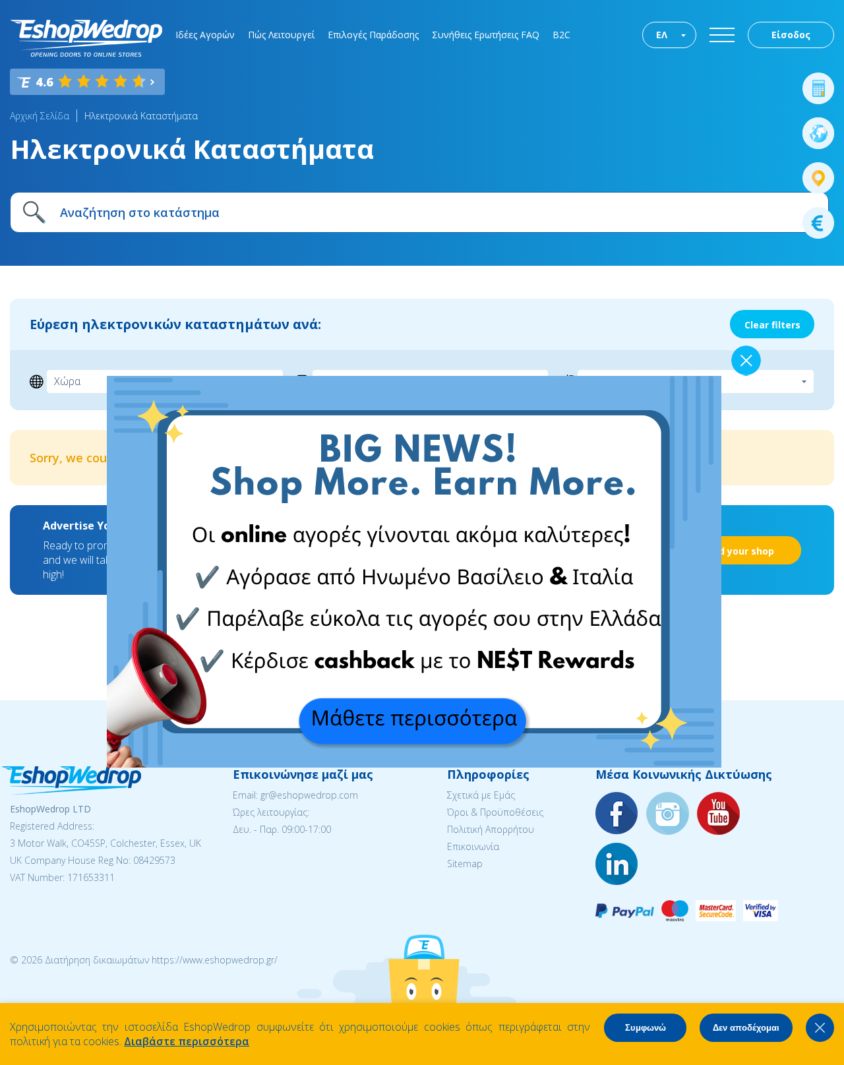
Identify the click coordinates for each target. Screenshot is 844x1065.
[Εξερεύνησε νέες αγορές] (818, 133)
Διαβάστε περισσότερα (186, 1041)
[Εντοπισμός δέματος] (818, 178)
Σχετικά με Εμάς (481, 795)
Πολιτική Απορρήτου (490, 829)
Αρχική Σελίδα (39, 115)
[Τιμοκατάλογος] (818, 223)
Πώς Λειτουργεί (281, 34)
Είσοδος (790, 34)
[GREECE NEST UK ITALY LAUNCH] (414, 763)
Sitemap (465, 863)
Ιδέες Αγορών (205, 34)
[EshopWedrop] (86, 38)
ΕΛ (661, 34)
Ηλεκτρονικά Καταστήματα (141, 115)
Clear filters (772, 325)
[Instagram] (668, 814)
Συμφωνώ (645, 1028)
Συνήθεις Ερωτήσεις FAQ (485, 34)
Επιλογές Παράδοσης (373, 34)
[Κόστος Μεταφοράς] (818, 88)
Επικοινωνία (473, 846)
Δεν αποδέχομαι (746, 1028)
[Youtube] (718, 814)
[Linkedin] (617, 865)
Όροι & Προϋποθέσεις (495, 812)
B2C (561, 34)
